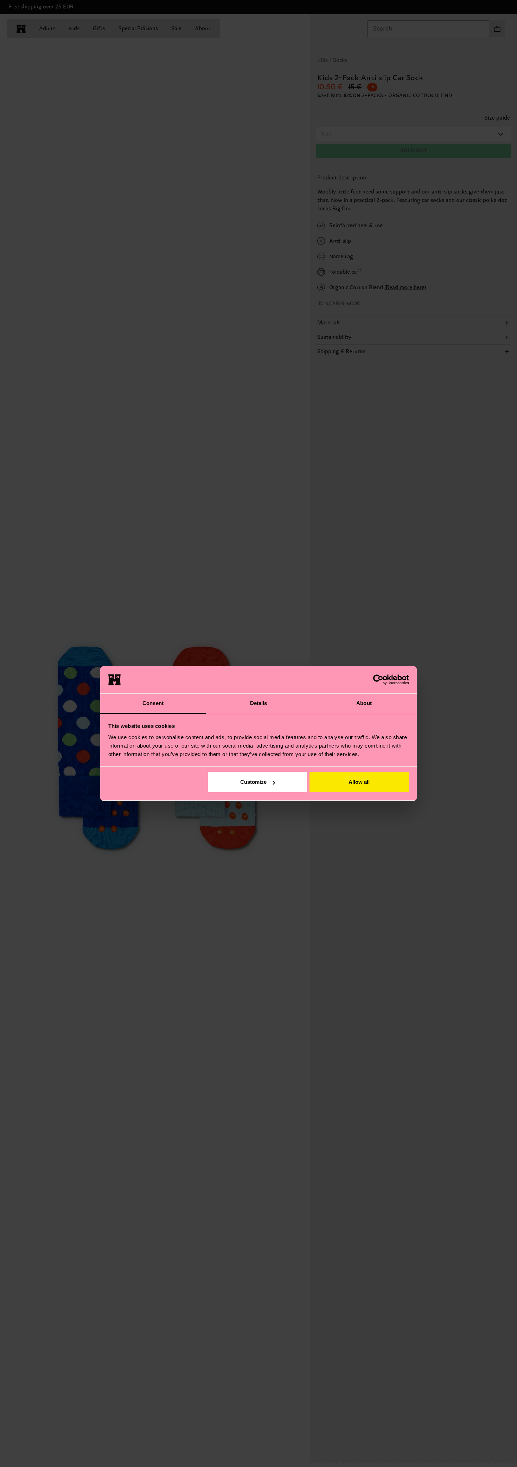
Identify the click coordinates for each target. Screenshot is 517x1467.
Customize (253, 782)
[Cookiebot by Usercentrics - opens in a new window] (378, 679)
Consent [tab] (153, 703)
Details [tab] (258, 703)
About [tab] (364, 703)
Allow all (359, 782)
